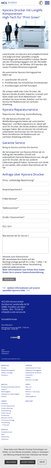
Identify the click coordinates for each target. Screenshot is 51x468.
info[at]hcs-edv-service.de (13, 312)
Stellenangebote (31, 396)
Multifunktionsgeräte (8, 370)
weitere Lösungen (7, 373)
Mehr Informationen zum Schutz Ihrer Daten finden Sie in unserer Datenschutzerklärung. (23, 271)
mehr (42, 462)
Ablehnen (11, 462)
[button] (47, 2)
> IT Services (5, 425)
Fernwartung (5, 422)
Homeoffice (29, 375)
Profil (28, 385)
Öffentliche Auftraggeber (33, 370)
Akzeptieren (27, 462)
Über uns (28, 387)
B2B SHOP (29, 401)
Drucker (3, 368)
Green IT (4, 389)
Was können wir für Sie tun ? (15, 235)
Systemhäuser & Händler (33, 373)
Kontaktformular (9, 319)
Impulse (4, 385)
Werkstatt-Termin (7, 418)
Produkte (5, 366)
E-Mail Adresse (9, 198)
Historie (28, 389)
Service (4, 401)
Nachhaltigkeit (5, 392)
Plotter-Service (6, 413)
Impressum (5, 353)
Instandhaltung (6, 411)
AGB (2, 350)
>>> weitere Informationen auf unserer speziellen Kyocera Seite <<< (21, 289)
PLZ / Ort (7, 226)
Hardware (4, 375)
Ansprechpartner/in (12, 189)
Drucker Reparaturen (8, 406)
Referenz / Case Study (32, 392)
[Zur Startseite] (9, 3)
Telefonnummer (10, 208)
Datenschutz (5, 351)
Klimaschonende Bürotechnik (10, 387)
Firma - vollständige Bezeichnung (18, 180)
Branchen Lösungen (32, 380)
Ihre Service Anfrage (7, 420)
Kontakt (4, 430)
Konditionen (5, 415)
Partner (29, 366)
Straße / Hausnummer (13, 217)
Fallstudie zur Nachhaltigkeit (10, 394)
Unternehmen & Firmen (33, 368)
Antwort (28, 377)
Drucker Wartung (6, 408)
